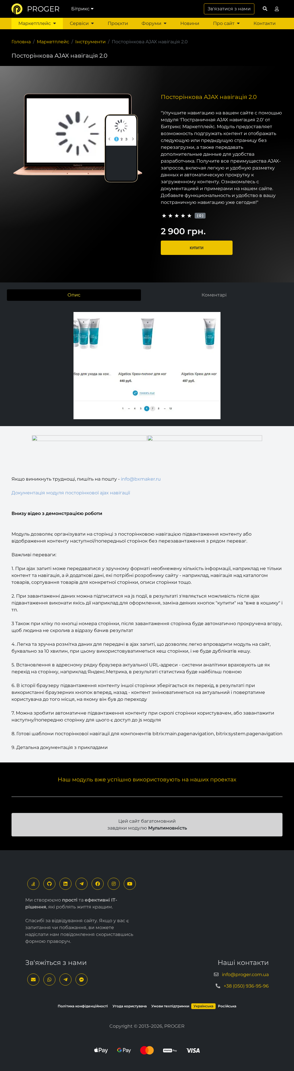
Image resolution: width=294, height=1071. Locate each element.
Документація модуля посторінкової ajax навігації (70, 492)
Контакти (265, 23)
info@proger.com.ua (245, 974)
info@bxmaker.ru (141, 479)
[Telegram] (82, 884)
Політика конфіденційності (83, 1006)
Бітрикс (80, 8)
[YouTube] (130, 884)
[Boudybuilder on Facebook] (98, 884)
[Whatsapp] (49, 980)
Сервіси (79, 23)
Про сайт (224, 23)
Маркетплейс (34, 23)
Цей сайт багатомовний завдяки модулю (147, 824)
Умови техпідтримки (170, 1006)
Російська (227, 1006)
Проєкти (118, 23)
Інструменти (90, 41)
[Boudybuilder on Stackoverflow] (33, 884)
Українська (203, 1006)
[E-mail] (33, 980)
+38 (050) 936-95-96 (246, 986)
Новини (189, 23)
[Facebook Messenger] (82, 980)
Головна (21, 41)
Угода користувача (130, 1006)
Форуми (151, 23)
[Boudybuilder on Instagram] (114, 884)
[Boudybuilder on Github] (49, 884)
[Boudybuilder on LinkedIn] (65, 884)
